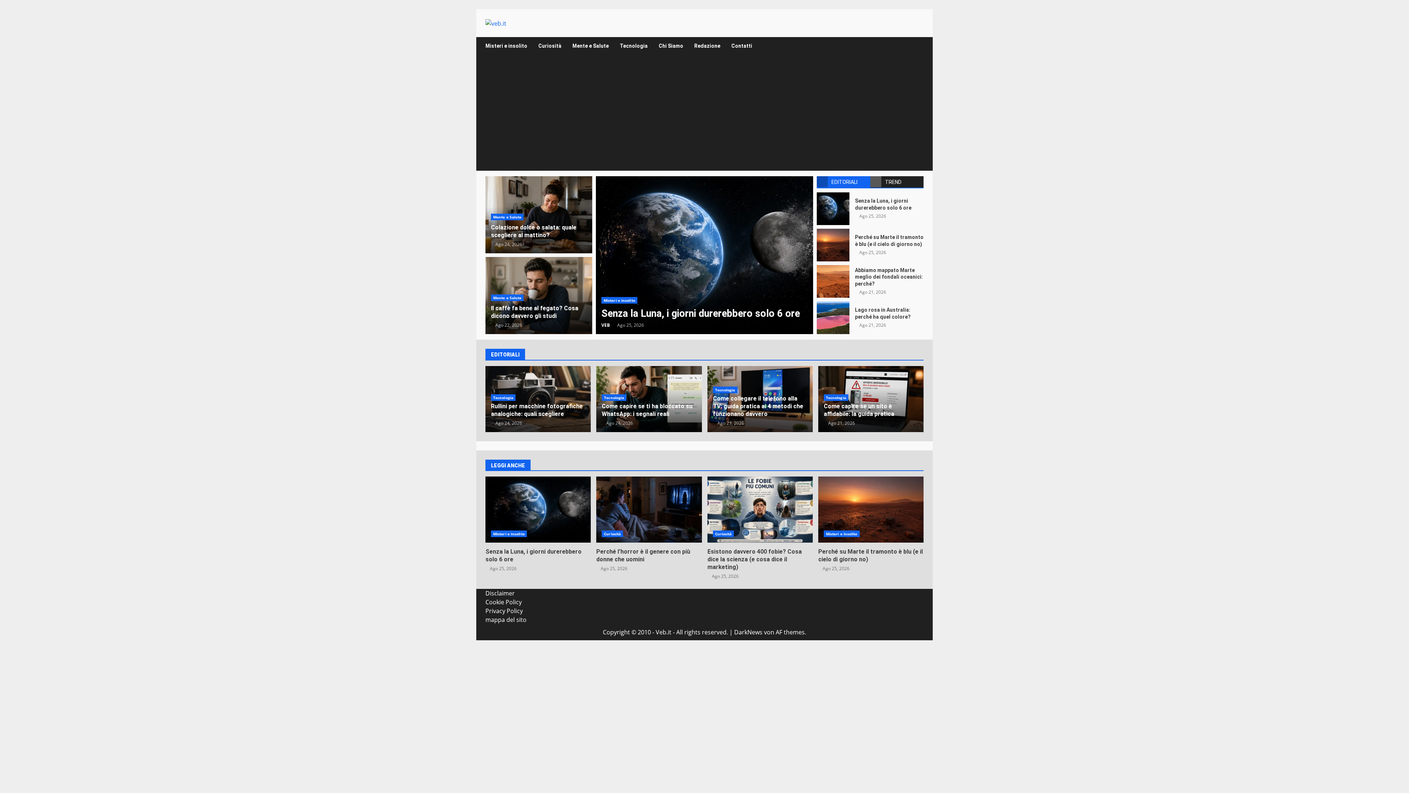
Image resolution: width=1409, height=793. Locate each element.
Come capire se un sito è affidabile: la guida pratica (859, 410)
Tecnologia (634, 46)
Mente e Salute (590, 46)
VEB (605, 325)
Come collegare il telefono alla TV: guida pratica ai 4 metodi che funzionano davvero (758, 406)
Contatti (741, 46)
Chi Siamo (671, 46)
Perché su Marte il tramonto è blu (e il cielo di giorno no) (833, 245)
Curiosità (549, 46)
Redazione (707, 46)
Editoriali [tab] (844, 182)
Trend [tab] (893, 182)
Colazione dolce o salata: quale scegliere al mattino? (533, 231)
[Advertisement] (704, 115)
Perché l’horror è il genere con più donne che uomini (649, 510)
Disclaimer (500, 593)
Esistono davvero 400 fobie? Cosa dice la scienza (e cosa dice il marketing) (760, 510)
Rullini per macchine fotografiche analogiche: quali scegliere (537, 410)
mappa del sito (506, 620)
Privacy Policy (504, 611)
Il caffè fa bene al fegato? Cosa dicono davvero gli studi (534, 312)
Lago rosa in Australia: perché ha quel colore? (833, 317)
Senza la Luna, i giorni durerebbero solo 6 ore (704, 255)
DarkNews (748, 632)
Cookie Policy (503, 602)
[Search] (915, 46)
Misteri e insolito (506, 46)
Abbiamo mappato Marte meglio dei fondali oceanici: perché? (833, 281)
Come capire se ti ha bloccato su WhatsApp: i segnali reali (647, 410)
